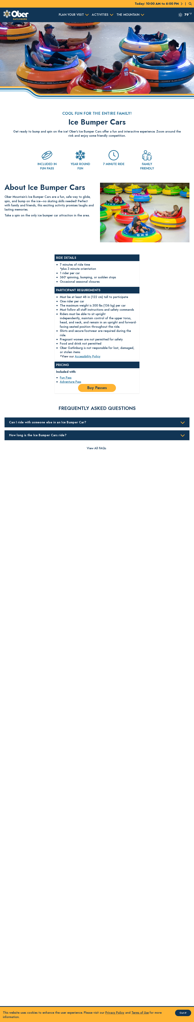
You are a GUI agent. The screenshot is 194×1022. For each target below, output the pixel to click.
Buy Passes (97, 388)
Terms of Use (140, 1012)
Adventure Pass (70, 382)
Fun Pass (65, 377)
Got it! (183, 1013)
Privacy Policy (114, 1012)
